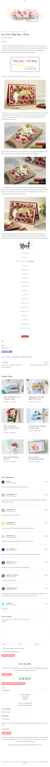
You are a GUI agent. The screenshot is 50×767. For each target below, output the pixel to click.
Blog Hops (9, 31)
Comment (4, 621)
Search (3, 687)
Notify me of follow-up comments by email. (13, 648)
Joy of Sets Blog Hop (15, 356)
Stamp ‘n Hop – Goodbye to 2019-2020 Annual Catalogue (11, 365)
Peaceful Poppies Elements (11, 113)
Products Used (25, 336)
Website (37, 644)
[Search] (46, 690)
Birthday (4, 31)
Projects (24, 31)
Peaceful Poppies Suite (26, 356)
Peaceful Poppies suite (35, 76)
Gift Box (8, 356)
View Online (21, 705)
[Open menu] (25, 1)
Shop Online (28, 705)
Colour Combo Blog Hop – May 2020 (39, 364)
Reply (46, 481)
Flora (3, 356)
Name (4, 644)
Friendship (15, 31)
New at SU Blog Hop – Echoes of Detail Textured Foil (11, 428)
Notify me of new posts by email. (11, 651)
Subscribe (6, 733)
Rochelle (4, 37)
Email (20, 644)
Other (20, 31)
